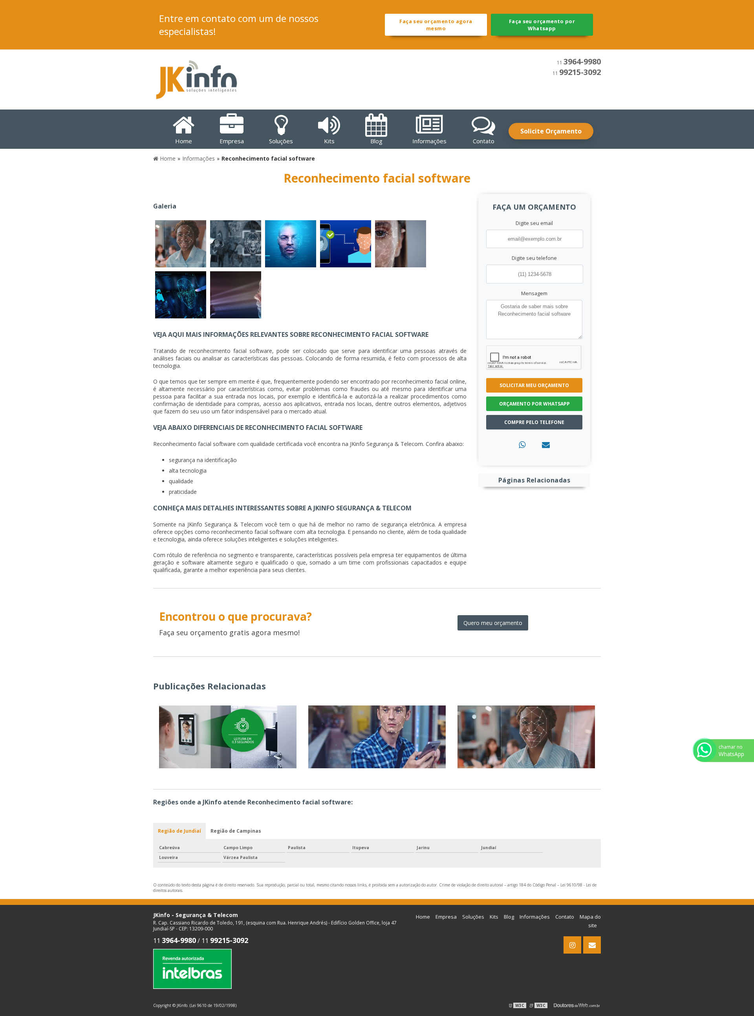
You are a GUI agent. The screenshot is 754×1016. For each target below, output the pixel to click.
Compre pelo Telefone (534, 422)
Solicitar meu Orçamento (534, 385)
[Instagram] (572, 945)
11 (579, 62)
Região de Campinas (235, 831)
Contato (564, 916)
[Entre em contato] (546, 444)
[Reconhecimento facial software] (180, 243)
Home (423, 916)
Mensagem (534, 293)
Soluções (473, 916)
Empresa (446, 916)
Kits (494, 916)
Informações (535, 916)
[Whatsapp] (522, 444)
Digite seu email (534, 223)
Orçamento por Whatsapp (534, 403)
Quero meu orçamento (492, 623)
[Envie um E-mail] (592, 945)
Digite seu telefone (534, 257)
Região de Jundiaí (179, 831)
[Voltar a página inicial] (196, 79)
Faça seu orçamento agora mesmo (435, 25)
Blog (509, 916)
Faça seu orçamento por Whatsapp (542, 25)
